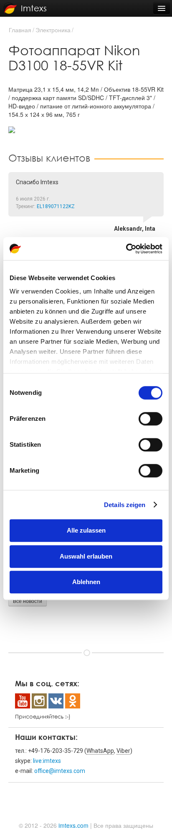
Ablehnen (86, 581)
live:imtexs (47, 760)
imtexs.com (73, 825)
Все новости (27, 600)
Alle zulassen (86, 530)
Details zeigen (124, 504)
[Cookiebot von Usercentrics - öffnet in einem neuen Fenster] (125, 248)
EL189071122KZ (56, 206)
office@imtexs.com (59, 770)
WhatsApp (100, 750)
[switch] (150, 418)
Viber (123, 750)
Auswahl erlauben (86, 556)
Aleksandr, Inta (134, 228)
